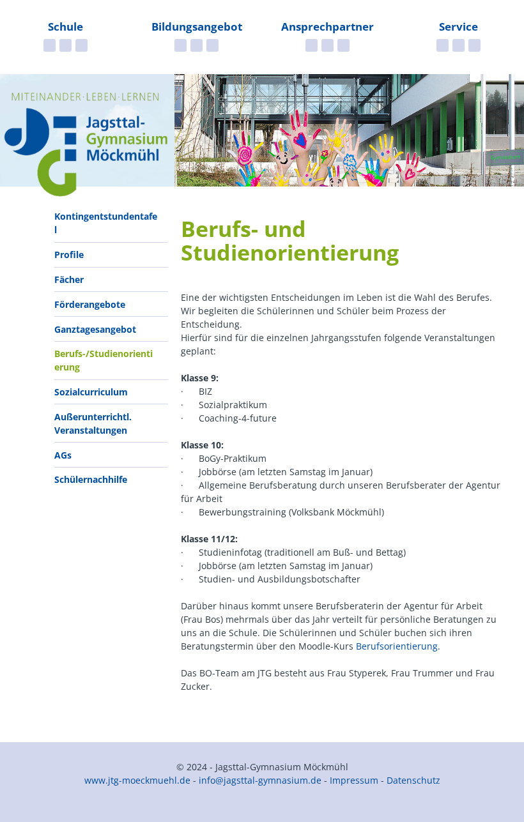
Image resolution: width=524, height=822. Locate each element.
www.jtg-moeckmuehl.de (137, 780)
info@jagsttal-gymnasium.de (260, 780)
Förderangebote (89, 304)
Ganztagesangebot (95, 329)
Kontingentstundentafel (105, 223)
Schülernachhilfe (90, 479)
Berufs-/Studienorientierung (103, 360)
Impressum (354, 780)
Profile (69, 254)
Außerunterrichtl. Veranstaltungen (93, 423)
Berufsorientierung (397, 646)
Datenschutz (413, 780)
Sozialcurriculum (91, 392)
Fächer (69, 279)
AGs (63, 455)
